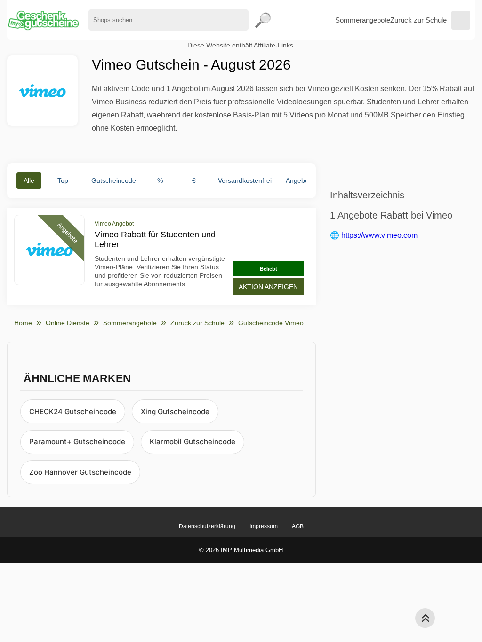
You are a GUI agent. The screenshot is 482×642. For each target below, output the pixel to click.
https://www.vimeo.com (379, 235)
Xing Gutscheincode (175, 411)
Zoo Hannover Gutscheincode (80, 472)
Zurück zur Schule (418, 20)
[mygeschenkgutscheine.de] (43, 20)
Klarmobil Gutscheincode (192, 441)
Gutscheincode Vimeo (271, 323)
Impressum (263, 526)
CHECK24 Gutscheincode (72, 411)
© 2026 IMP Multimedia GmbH (241, 550)
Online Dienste (67, 323)
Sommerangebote (362, 20)
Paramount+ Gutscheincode (77, 441)
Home (23, 323)
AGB (298, 526)
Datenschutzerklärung (207, 526)
